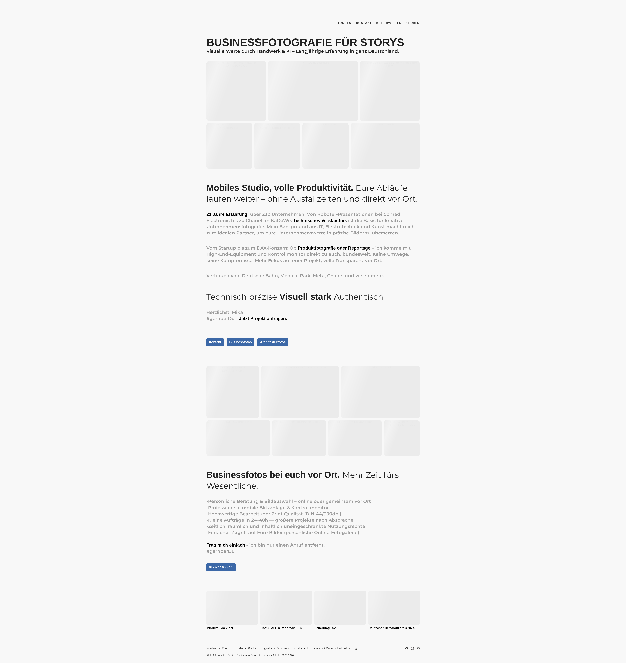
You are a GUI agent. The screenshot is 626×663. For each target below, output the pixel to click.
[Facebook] (406, 648)
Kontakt (364, 23)
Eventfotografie (232, 648)
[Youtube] (418, 648)
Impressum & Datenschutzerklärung (332, 648)
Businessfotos (240, 342)
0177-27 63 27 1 (221, 567)
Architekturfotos (273, 342)
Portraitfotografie (260, 648)
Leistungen (341, 23)
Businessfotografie (289, 648)
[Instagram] (412, 648)
